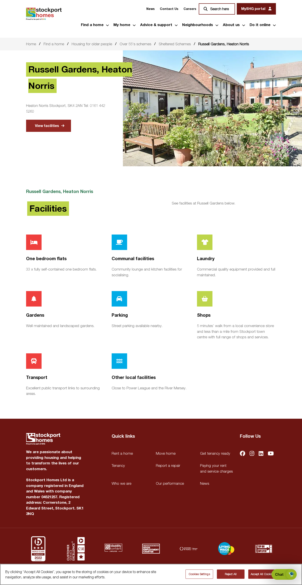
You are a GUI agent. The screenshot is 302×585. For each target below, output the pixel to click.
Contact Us (169, 9)
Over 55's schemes (135, 44)
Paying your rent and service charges (216, 468)
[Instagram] (252, 454)
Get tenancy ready (215, 453)
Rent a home (122, 453)
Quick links (123, 436)
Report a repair (168, 465)
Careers (189, 9)
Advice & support (156, 25)
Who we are (121, 483)
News (150, 9)
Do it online (260, 25)
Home (31, 44)
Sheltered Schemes (175, 44)
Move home (166, 453)
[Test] (76, 548)
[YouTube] (271, 454)
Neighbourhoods (197, 25)
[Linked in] (261, 454)
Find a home (92, 25)
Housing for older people (92, 44)
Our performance (170, 483)
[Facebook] (242, 454)
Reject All (231, 574)
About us (231, 25)
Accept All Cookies (262, 574)
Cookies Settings (199, 574)
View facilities (47, 126)
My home (121, 25)
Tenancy (118, 465)
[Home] (44, 14)
